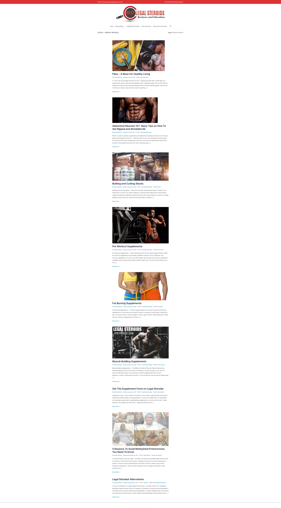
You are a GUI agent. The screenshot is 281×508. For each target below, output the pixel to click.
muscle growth (161, 364)
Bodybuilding (119, 26)
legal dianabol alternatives (159, 482)
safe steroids (158, 455)
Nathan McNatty (118, 77)
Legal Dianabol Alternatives (128, 479)
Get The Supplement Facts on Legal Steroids (138, 388)
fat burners (160, 306)
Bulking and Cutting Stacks (128, 183)
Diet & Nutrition (146, 26)
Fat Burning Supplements (126, 303)
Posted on (129, 77)
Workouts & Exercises (160, 26)
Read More (115, 91)
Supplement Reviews (133, 26)
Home (112, 26)
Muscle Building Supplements (129, 361)
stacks (159, 186)
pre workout (160, 249)
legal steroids (160, 392)
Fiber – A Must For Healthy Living (131, 74)
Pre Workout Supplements (127, 246)
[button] (124, 26)
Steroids (146, 482)
